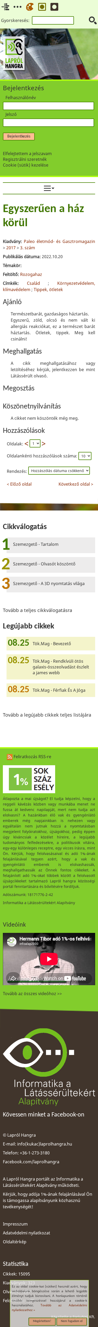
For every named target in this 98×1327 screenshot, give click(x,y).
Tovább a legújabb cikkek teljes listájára (47, 715)
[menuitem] (49, 188)
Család (33, 283)
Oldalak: (15, 443)
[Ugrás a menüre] (17, 7)
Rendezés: (17, 471)
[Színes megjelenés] (30, 7)
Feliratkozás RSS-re (32, 756)
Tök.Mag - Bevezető (52, 644)
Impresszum (15, 1224)
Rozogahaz (31, 274)
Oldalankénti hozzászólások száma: (42, 456)
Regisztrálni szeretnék (25, 159)
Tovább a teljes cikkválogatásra (37, 610)
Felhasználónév (20, 97)
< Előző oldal (19, 483)
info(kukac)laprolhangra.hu (44, 1144)
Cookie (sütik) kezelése (25, 165)
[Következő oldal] (44, 443)
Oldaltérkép (14, 1242)
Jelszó (11, 114)
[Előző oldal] (26, 443)
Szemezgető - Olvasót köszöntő (44, 564)
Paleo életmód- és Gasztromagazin (59, 241)
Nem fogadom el (72, 1321)
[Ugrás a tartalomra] (5, 7)
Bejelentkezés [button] (18, 136)
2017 (11, 248)
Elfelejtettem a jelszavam (27, 153)
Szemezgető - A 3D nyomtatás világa (49, 583)
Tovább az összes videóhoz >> (32, 993)
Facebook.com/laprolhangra (31, 1162)
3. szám (27, 248)
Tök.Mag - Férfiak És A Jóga (59, 690)
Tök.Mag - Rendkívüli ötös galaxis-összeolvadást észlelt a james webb (61, 667)
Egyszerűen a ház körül (43, 216)
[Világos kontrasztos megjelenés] (42, 7)
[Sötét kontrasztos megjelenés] (54, 7)
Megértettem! (42, 1321)
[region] (49, 344)
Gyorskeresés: (15, 20)
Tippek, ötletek (48, 289)
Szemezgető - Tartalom (36, 544)
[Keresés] (93, 20)
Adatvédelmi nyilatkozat (26, 1233)
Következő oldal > (76, 483)
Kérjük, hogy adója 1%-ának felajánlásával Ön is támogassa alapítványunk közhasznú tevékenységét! (47, 1200)
